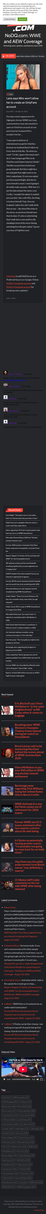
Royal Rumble (27, 1155)
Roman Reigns (9, 1155)
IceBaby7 (8, 1004)
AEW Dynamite (21, 1097)
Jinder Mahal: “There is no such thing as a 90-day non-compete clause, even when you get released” (22, 599)
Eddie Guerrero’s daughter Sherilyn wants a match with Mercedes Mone (21, 524)
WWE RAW (8, 1187)
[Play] (4, 1079)
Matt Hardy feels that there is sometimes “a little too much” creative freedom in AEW (21, 626)
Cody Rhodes (24, 1120)
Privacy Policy (39, 1210)
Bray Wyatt (24, 1106)
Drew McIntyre (10, 1124)
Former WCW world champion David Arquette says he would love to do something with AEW (23, 582)
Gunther (7, 1129)
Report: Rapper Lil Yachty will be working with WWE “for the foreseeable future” (23, 557)
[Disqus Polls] (23, 336)
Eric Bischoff (27, 1124)
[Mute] (38, 1079)
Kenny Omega (9, 1138)
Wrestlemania (9, 1182)
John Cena (21, 1133)
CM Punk (8, 1120)
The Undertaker (10, 1173)
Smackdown (8, 1164)
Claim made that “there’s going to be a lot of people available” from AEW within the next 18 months (23, 658)
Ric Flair (23, 1151)
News (11, 94)
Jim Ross (7, 1133)
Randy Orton (19, 1146)
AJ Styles (25, 1102)
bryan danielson (27, 1111)
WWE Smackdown (26, 1187)
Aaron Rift (9, 111)
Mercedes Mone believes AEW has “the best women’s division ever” (22, 539)
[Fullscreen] (41, 1079)
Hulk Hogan (21, 1129)
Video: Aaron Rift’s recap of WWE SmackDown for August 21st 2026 (23, 608)
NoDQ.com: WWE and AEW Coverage (23, 38)
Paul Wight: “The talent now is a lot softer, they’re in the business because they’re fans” (22, 516)
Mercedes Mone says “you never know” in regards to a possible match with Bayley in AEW (21, 617)
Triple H (7, 1178)
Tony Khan (27, 1173)
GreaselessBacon (12, 945)
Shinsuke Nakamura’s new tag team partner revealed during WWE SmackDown (21, 590)
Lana (8, 298)
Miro (13, 298)
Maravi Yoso (10, 907)
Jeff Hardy (37, 1129)
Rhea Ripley (8, 1151)
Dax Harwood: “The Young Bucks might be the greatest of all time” (22, 641)
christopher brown (12, 980)
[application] (23, 1069)
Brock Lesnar (9, 1111)
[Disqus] (23, 399)
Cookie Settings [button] (9, 19)
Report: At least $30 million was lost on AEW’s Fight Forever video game (23, 674)
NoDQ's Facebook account (18, 287)
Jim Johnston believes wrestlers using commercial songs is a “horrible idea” (19, 633)
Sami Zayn (8, 1160)
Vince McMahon (23, 1178)
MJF (6, 1146)
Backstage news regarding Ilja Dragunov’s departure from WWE (21, 648)
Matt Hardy (8, 1142)
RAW (33, 1146)
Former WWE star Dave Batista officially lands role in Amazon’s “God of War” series (23, 666)
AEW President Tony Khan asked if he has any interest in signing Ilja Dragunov (22, 575)
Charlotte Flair (9, 1115)
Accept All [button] (22, 19)
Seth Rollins (23, 1160)
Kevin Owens (26, 1138)
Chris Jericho (27, 1115)
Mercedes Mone (26, 1142)
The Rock (24, 1169)
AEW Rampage (9, 1102)
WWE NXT (36, 1182)
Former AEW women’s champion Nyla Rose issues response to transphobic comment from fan (23, 548)
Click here (10, 276)
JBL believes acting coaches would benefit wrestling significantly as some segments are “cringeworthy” (22, 566)
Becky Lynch (8, 1106)
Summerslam (9, 1169)
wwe (23, 1182)
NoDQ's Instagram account (18, 283)
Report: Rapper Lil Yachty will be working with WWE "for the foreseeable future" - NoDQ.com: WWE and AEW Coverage (23, 991)
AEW (6, 1097)
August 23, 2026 (11, 939)
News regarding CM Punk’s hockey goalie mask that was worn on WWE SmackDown (23, 531)
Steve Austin (24, 1164)
